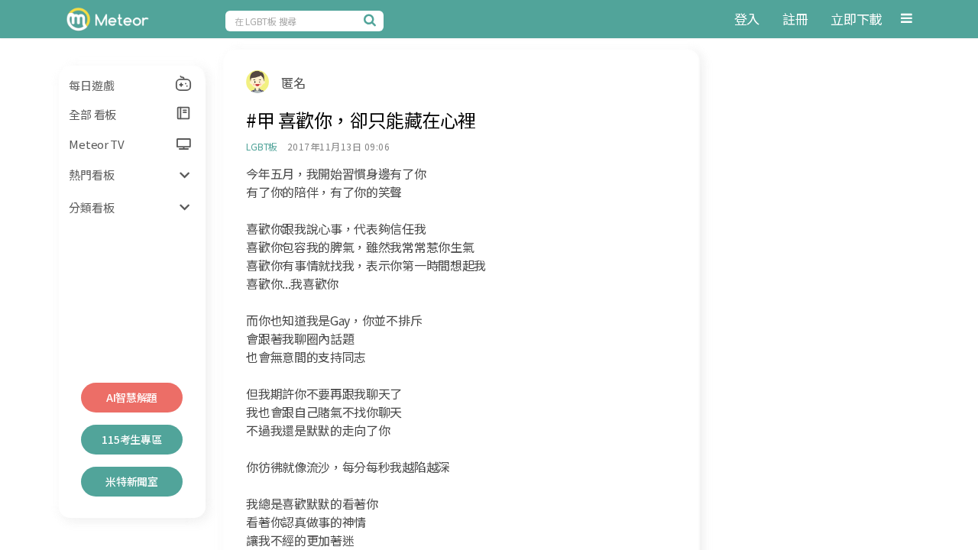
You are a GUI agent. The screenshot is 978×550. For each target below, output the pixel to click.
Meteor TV (96, 144)
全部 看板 (92, 114)
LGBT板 (261, 146)
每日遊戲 (91, 85)
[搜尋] (372, 20)
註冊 (795, 18)
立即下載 (856, 18)
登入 (746, 18)
